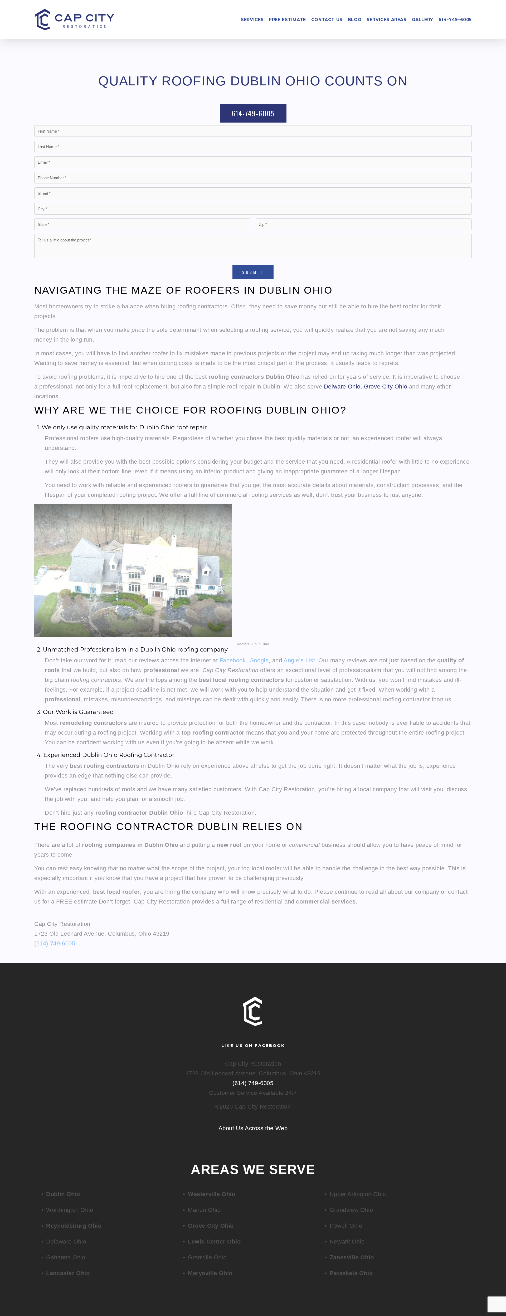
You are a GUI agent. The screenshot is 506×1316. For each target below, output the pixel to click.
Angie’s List (299, 660)
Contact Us (327, 20)
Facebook (233, 660)
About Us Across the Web (253, 1128)
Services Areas (386, 20)
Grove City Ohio (385, 386)
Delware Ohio (342, 386)
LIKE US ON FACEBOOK (253, 1045)
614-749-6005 (455, 20)
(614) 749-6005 (54, 943)
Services (252, 20)
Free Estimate (287, 20)
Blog (354, 20)
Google (259, 660)
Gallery (422, 20)
